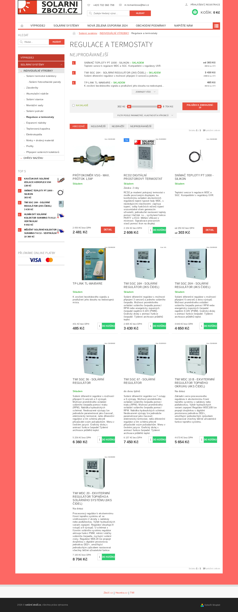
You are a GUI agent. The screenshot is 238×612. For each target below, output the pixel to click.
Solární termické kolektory (41, 76)
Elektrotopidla (34, 134)
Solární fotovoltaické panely (45, 81)
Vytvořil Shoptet (212, 605)
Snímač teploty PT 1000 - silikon (114, 62)
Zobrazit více (143, 92)
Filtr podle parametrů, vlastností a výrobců (143, 115)
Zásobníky (32, 87)
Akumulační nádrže (37, 93)
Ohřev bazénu (33, 158)
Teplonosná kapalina (38, 128)
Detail (108, 229)
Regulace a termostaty (40, 117)
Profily (29, 146)
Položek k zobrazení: (200, 106)
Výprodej (37, 25)
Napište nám (183, 25)
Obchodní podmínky (151, 25)
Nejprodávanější (140, 126)
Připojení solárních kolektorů (42, 152)
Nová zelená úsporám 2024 (107, 25)
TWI (132, 593)
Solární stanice (35, 99)
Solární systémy (66, 25)
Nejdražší (118, 126)
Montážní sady (34, 105)
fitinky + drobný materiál (40, 140)
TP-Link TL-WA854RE (104, 82)
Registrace (213, 4)
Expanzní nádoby (36, 122)
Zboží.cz (108, 593)
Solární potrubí (35, 111)
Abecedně (78, 126)
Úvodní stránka (22, 26)
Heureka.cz (122, 593)
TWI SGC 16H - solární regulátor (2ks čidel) (122, 72)
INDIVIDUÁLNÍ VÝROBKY (38, 70)
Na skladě (82, 105)
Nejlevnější (98, 126)
